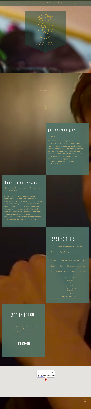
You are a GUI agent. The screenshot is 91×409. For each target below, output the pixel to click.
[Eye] (28, 343)
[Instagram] (24, 343)
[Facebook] (19, 343)
